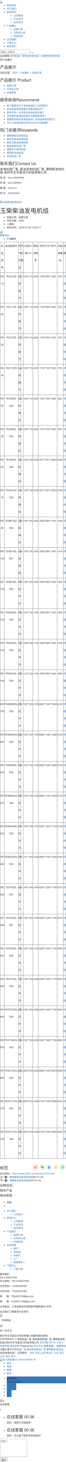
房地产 (17, 1255)
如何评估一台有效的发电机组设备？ (26, 112)
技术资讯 (18, 22)
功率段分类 (19, 32)
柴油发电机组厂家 (33, 55)
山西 (43, 1352)
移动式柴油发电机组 (17, 139)
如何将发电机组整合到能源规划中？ (26, 109)
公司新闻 (18, 15)
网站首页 (11, 5)
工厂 (16, 1258)
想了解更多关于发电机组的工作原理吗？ (28, 105)
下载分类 (18, 1269)
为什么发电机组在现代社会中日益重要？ (28, 122)
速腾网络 (61, 1345)
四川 (13, 1356)
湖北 (7, 1356)
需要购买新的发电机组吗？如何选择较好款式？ (32, 119)
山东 (2, 1356)
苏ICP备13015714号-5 (51, 1342)
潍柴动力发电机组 (16, 149)
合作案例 (11, 39)
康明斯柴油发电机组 (17, 135)
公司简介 (18, 1214)
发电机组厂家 (17, 55)
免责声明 (4, 1345)
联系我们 (11, 46)
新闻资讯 (11, 12)
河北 (37, 1352)
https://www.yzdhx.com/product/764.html (33, 1173)
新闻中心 (11, 1217)
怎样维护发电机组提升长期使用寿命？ (27, 115)
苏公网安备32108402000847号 (19, 1359)
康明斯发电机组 (51, 55)
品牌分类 (18, 29)
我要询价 (4, 235)
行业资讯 (18, 18)
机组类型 (18, 36)
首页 (15, 72)
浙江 (61, 1352)
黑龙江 (49, 1352)
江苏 (56, 1352)
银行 (16, 1248)
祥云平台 (38, 1345)
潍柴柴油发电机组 (18, 1180)
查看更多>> (20, 1262)
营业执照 (15, 1345)
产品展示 (11, 25)
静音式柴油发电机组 (17, 142)
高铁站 (17, 1251)
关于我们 (11, 8)
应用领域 (11, 1245)
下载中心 (11, 42)
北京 (32, 1352)
